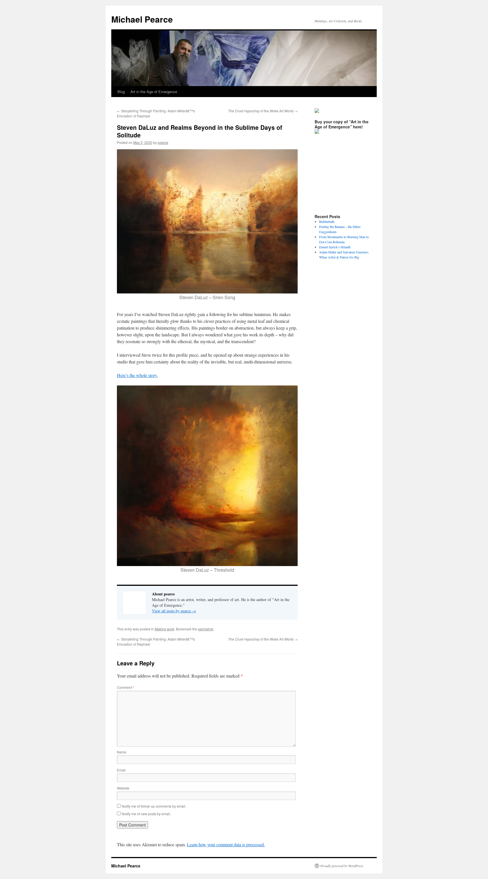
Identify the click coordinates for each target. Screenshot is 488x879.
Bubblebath (326, 221)
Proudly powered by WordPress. (342, 865)
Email (121, 770)
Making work (164, 628)
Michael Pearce (142, 19)
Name (121, 751)
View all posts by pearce (174, 610)
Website (123, 788)
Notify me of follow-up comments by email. (154, 806)
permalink (205, 628)
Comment (125, 687)
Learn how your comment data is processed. (226, 844)
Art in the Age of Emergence (153, 91)
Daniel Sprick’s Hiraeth (334, 247)
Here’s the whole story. (137, 375)
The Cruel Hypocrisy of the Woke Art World (263, 110)
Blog (121, 91)
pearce (163, 142)
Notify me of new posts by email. (146, 813)
